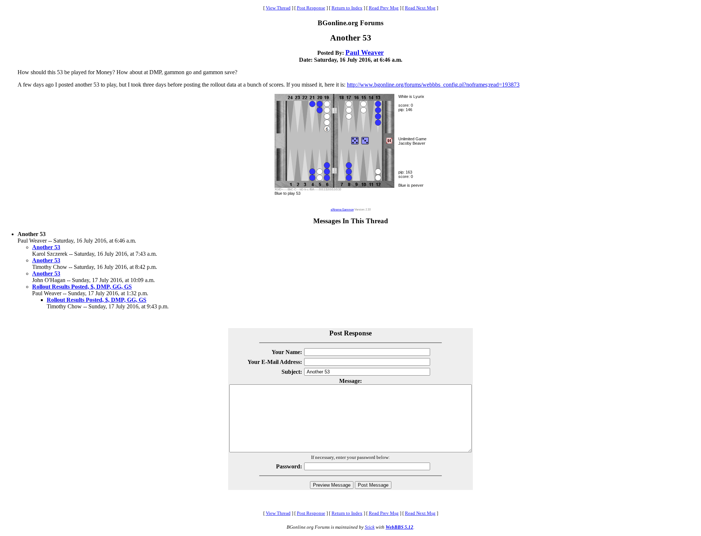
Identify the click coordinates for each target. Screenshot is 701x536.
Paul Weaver (364, 52)
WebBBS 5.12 (399, 527)
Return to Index (347, 8)
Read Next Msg (420, 8)
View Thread (278, 8)
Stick (370, 527)
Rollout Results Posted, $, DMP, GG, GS (82, 287)
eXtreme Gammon (342, 209)
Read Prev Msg (384, 8)
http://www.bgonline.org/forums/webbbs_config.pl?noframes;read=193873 (433, 84)
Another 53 (46, 247)
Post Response (311, 8)
